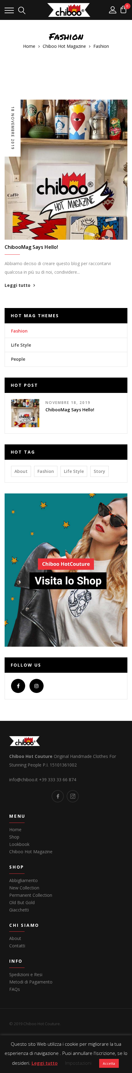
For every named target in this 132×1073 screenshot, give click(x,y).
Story (99, 471)
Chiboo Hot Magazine (30, 851)
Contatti (17, 946)
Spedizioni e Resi (25, 974)
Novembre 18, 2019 (68, 402)
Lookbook (19, 844)
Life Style (21, 345)
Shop (14, 837)
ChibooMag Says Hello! (31, 247)
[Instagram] (36, 686)
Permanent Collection (30, 895)
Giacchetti (19, 910)
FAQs (14, 989)
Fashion (19, 331)
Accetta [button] (109, 1063)
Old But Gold (22, 902)
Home (15, 829)
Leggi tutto (17, 285)
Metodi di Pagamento (30, 982)
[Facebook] (18, 686)
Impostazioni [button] (78, 1063)
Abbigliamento (23, 880)
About (21, 471)
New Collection (24, 888)
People (18, 359)
